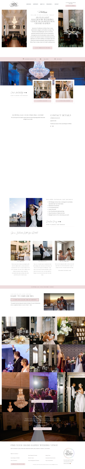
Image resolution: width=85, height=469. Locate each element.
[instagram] (52, 126)
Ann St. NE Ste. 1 (15, 453)
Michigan (32, 418)
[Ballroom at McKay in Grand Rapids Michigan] (22, 317)
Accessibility (44, 464)
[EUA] (22, 373)
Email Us (15, 460)
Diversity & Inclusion (48, 464)
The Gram (47, 448)
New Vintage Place (15, 448)
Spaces (13, 233)
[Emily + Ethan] (49, 373)
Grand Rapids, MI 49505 (15, 457)
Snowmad (56, 464)
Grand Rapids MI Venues (32, 455)
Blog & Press (48, 455)
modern (12, 269)
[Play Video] (59, 301)
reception (24, 304)
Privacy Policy (40, 464)
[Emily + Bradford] (49, 317)
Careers (37, 460)
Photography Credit (35, 464)
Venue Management (32, 460)
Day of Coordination (49, 460)
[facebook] (50, 126)
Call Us (12, 460)
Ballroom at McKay (39, 448)
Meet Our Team (31, 457)
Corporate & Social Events (50, 457)
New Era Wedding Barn (27, 448)
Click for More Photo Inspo (42, 401)
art (24, 269)
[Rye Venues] (14, 1)
